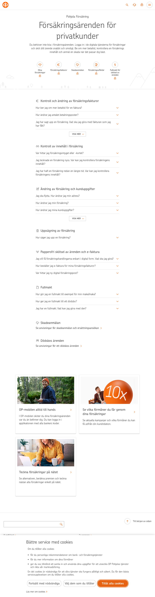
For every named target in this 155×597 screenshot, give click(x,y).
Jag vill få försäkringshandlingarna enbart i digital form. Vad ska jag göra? (75, 258)
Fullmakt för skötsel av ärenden (115, 72)
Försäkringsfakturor (58, 70)
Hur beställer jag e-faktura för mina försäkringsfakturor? (66, 265)
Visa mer (76, 134)
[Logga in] (142, 5)
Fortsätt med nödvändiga (44, 583)
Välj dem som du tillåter (79, 583)
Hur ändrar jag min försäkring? (52, 202)
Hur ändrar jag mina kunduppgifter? (55, 210)
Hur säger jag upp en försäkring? (53, 237)
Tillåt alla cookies (113, 583)
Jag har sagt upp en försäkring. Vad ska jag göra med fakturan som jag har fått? (73, 123)
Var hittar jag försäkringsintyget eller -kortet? (60, 153)
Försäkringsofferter (96, 70)
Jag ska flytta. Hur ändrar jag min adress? (58, 195)
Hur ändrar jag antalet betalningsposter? (57, 114)
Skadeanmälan (77, 70)
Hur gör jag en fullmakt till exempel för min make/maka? (66, 294)
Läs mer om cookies (35, 591)
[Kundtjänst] (134, 5)
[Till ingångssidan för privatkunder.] (5, 5)
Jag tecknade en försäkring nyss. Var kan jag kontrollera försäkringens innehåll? (73, 162)
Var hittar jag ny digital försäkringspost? (57, 272)
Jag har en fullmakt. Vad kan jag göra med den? (61, 308)
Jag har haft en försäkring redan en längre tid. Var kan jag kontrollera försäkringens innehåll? (72, 172)
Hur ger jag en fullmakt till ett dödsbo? (56, 301)
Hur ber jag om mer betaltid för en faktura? (59, 107)
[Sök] (127, 5)
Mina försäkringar (40, 71)
